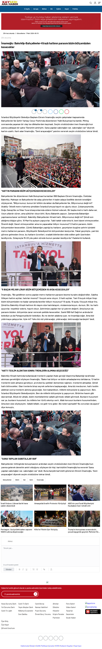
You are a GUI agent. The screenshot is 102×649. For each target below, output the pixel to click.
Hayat (67, 9)
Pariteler (56, 618)
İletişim (32, 646)
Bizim (17, 480)
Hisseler (56, 611)
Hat (24, 480)
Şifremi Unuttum (8, 628)
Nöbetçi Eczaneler (25, 611)
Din (51, 9)
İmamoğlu (40, 480)
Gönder (9, 569)
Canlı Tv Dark (23, 604)
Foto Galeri (70, 604)
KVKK (57, 646)
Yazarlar (69, 611)
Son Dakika (22, 614)
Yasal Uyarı (77, 646)
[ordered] (33, 569)
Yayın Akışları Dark (25, 607)
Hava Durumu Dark (8, 604)
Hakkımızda (25, 646)
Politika (75, 9)
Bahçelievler (7, 480)
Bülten (44, 9)
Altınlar (56, 604)
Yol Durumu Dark (8, 607)
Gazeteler (70, 614)
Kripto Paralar (58, 614)
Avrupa (35, 9)
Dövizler (56, 607)
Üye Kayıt (5, 625)
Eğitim (58, 9)
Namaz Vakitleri (41, 607)
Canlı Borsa (39, 604)
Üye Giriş (4, 621)
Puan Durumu (40, 611)
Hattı (31, 480)
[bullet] (37, 569)
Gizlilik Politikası (41, 646)
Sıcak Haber (71, 618)
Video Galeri (71, 607)
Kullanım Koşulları (66, 646)
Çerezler (51, 646)
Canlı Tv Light (6, 611)
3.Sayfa (27, 9)
